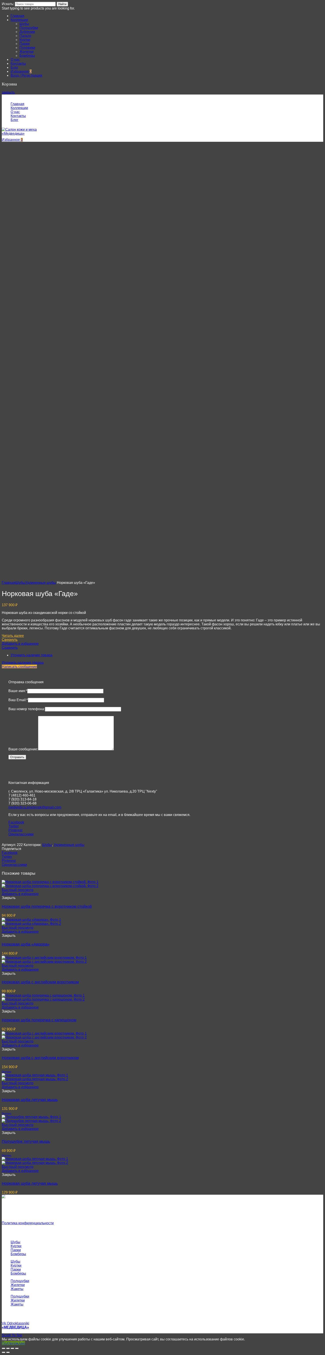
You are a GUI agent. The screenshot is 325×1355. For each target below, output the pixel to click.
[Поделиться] (8, 1348)
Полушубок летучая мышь (26, 1141)
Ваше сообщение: (23, 749)
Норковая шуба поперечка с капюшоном (39, 1020)
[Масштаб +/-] (17, 1348)
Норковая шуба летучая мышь (30, 1100)
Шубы (20, 583)
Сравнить (10, 647)
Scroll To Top (12, 1335)
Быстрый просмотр (17, 890)
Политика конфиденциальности (28, 1223)
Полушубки (20, 1281)
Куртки (16, 1246)
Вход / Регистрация (26, 75)
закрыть (8, 92)
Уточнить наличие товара (31, 655)
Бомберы (18, 1254)
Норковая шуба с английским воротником (40, 982)
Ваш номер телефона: (26, 709)
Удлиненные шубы (40, 583)
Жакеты (17, 1289)
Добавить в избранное (20, 643)
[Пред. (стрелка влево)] (3, 1352)
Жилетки (18, 1285)
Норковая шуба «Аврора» (26, 944)
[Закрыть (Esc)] (3, 1348)
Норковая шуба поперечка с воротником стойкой (47, 906)
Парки (16, 1250)
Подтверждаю (13, 1343)
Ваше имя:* (17, 691)
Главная (8, 583)
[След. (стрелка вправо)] (8, 1352)
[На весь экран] (12, 1348)
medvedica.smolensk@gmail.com (34, 807)
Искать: (8, 4)
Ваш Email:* (18, 700)
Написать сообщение (19, 666)
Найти (62, 4)
